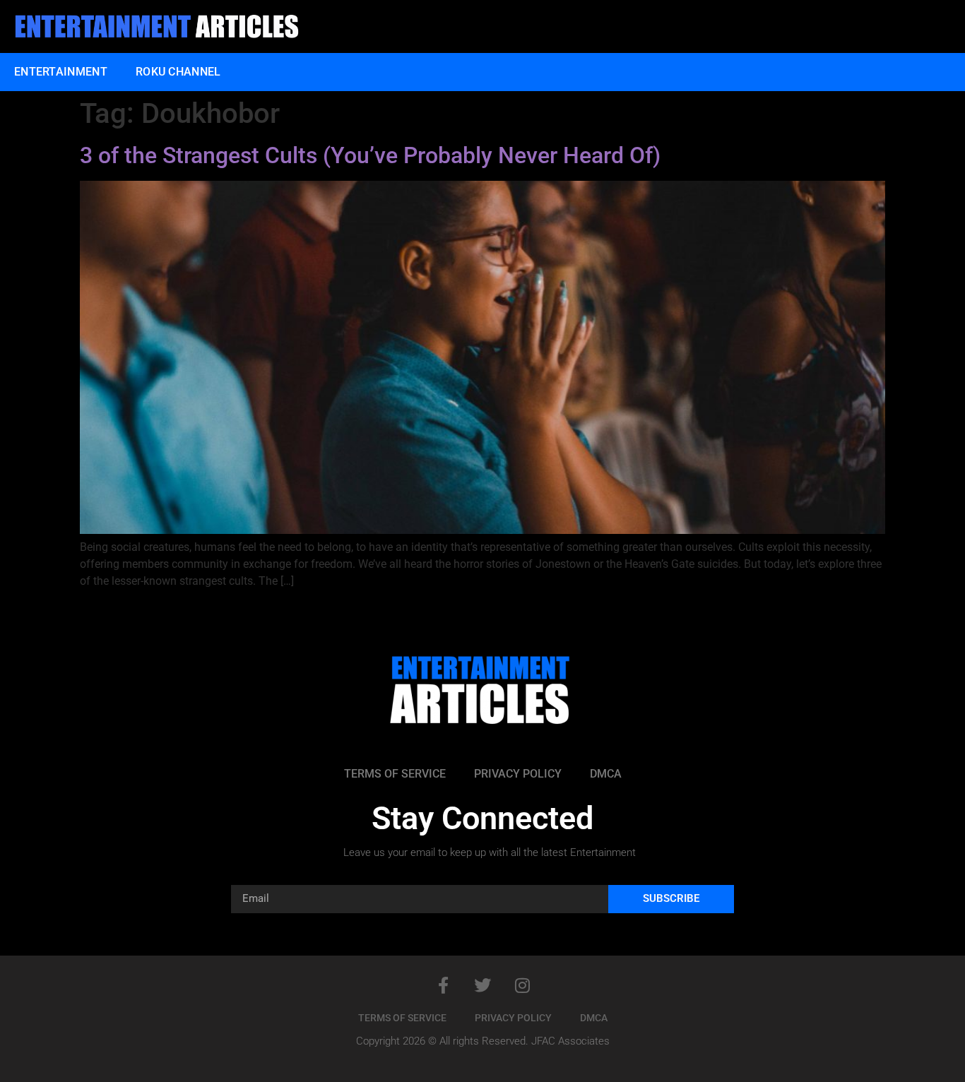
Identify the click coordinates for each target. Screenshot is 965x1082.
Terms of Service (395, 773)
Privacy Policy (518, 773)
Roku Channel (178, 71)
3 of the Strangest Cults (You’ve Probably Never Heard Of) (370, 155)
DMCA (606, 773)
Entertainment (60, 71)
